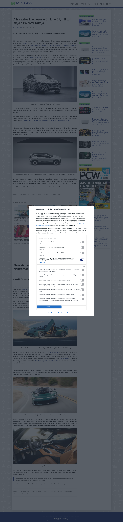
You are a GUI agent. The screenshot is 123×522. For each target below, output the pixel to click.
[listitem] (61, 238)
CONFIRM (49, 307)
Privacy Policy (71, 313)
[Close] (90, 209)
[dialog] (61, 261)
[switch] (82, 242)
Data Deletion (52, 313)
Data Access (61, 313)
